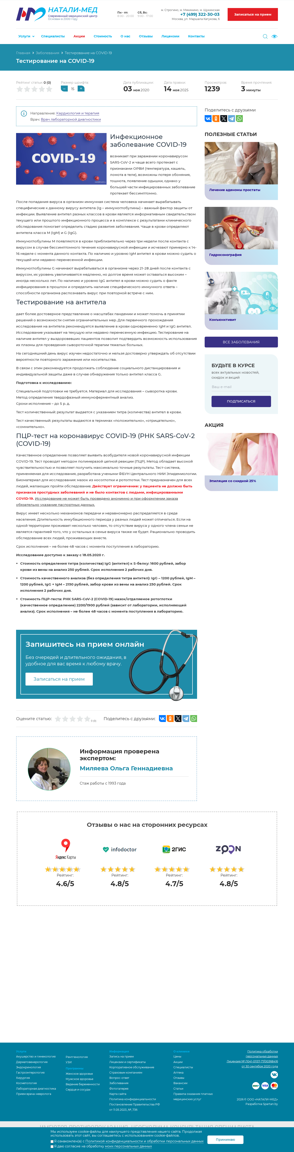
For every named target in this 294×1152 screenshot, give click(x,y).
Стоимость (103, 36)
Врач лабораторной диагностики (71, 119)
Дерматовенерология (32, 1062)
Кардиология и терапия (77, 113)
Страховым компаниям (125, 1072)
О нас (125, 36)
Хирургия (23, 1078)
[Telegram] (185, 718)
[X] (178, 718)
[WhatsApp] (193, 718)
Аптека (178, 1072)
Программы (74, 1068)
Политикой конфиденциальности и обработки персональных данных (144, 1141)
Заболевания (47, 53)
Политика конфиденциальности (132, 1099)
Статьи (178, 1088)
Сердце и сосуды (78, 1089)
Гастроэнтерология (30, 1072)
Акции (79, 36)
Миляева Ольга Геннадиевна (126, 768)
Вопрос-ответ (119, 1078)
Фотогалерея (118, 1088)
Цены (177, 1056)
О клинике (181, 1051)
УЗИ (69, 1062)
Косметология (26, 1083)
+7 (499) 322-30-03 (200, 14)
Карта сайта (117, 1094)
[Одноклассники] (170, 718)
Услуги (24, 36)
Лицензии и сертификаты (127, 1062)
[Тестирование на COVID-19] (61, 158)
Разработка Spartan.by (262, 1104)
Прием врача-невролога (33, 1094)
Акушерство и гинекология (36, 1056)
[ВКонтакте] (162, 718)
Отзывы (146, 36)
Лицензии (170, 36)
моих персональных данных (128, 1146)
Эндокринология (28, 1067)
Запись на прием (121, 1056)
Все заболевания (241, 342)
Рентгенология (77, 1057)
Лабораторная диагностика (36, 1088)
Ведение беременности (83, 1084)
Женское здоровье (79, 1073)
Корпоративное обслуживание (131, 1067)
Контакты (196, 36)
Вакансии (180, 1083)
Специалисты (53, 36)
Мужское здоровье (79, 1079)
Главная (23, 53)
